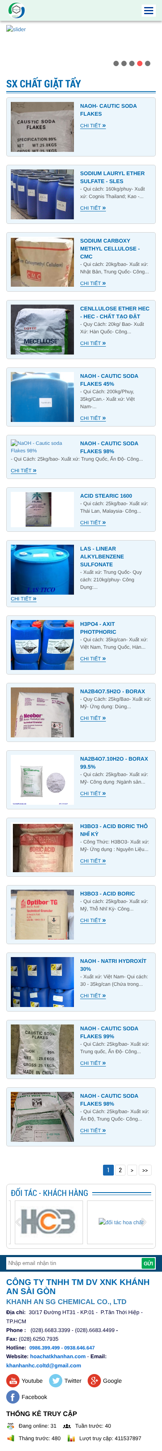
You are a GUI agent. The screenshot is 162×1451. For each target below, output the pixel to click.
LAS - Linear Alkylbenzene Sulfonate (102, 557)
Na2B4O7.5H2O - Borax (112, 691)
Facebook (34, 1397)
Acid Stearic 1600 (106, 496)
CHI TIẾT (93, 126)
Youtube (32, 1380)
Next (149, 50)
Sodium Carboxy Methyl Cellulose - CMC (110, 249)
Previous (13, 50)
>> (145, 1170)
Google (112, 1380)
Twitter (72, 1380)
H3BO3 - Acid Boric (107, 893)
